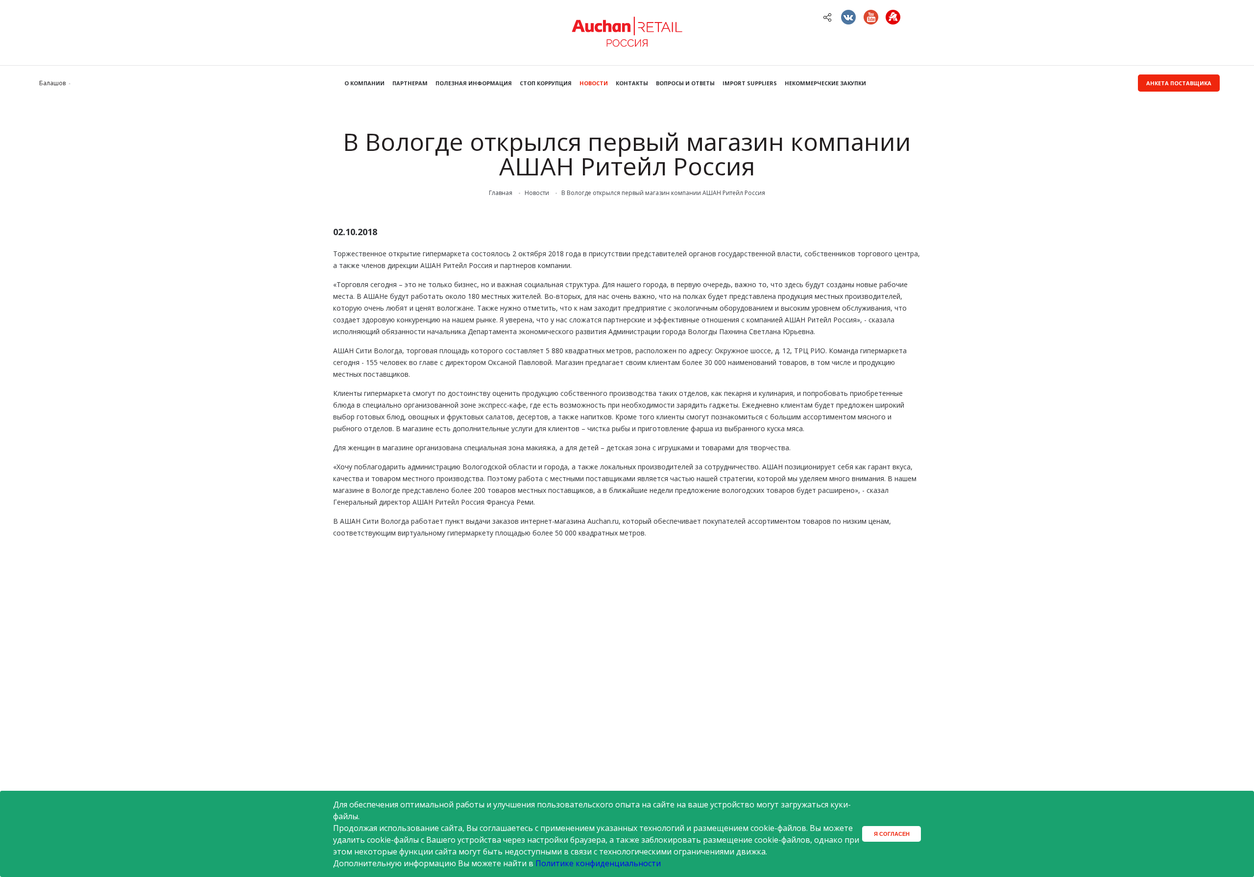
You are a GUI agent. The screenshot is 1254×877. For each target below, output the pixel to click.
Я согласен (892, 834)
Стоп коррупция (546, 83)
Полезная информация (473, 83)
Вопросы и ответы (685, 83)
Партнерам (410, 83)
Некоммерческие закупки (825, 83)
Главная (500, 193)
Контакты (632, 83)
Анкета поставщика (1178, 83)
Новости (593, 83)
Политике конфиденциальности (598, 863)
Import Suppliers (750, 83)
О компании (364, 83)
